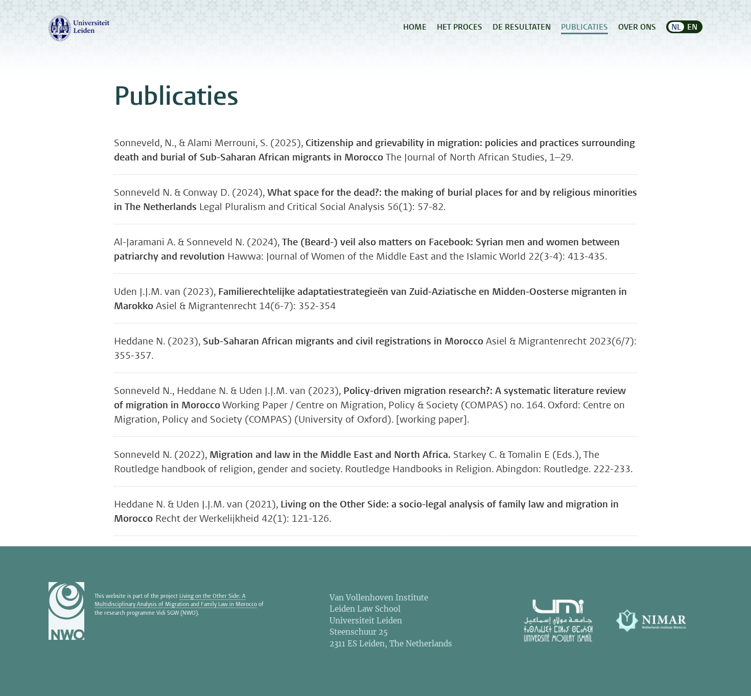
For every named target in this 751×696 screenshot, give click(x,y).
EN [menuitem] (692, 27)
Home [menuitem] (415, 27)
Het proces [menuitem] (459, 27)
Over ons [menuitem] (637, 27)
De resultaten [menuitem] (521, 27)
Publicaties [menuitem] (584, 27)
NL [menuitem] (676, 27)
